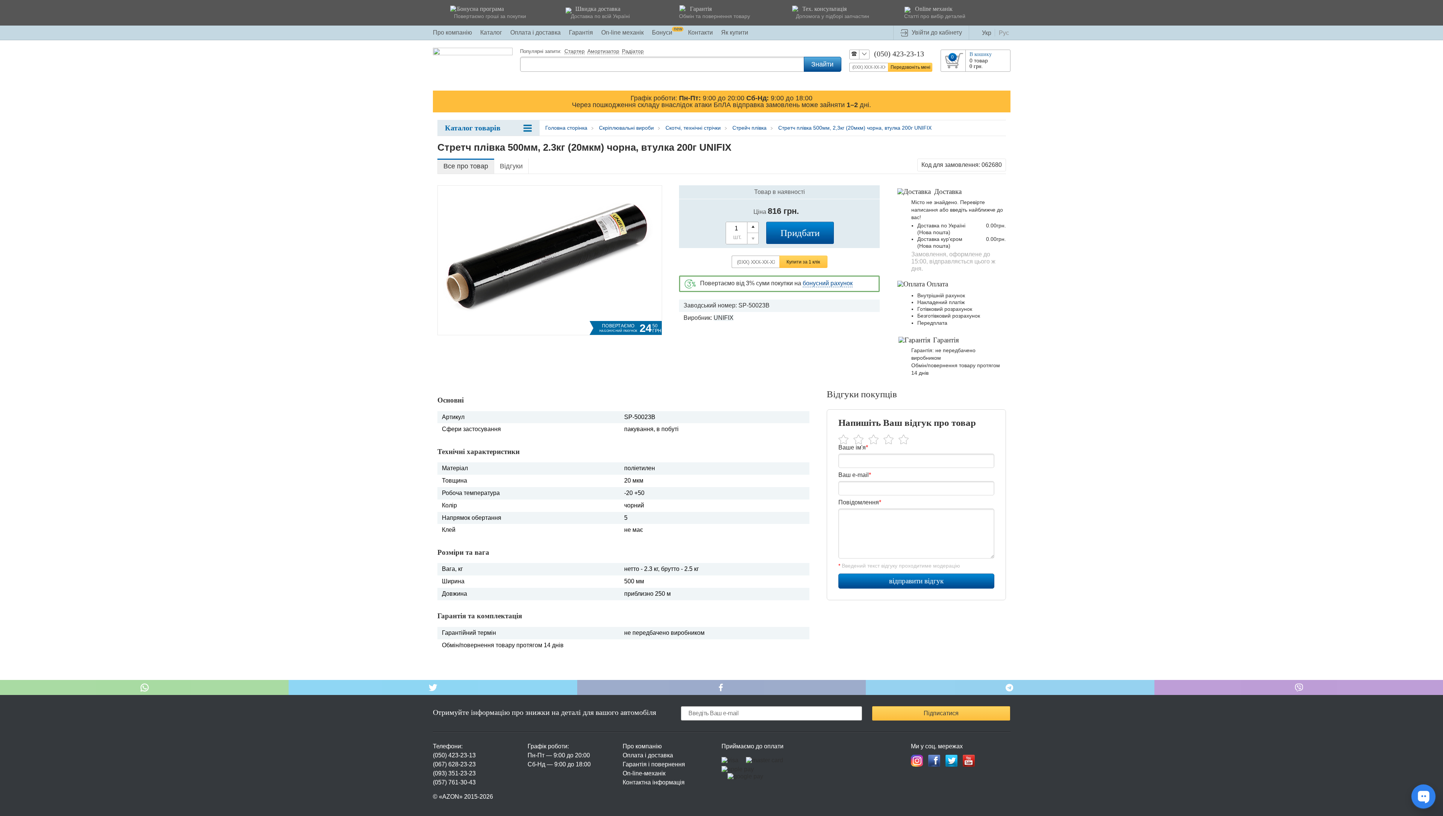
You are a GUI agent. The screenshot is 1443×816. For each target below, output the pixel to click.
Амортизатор (603, 51)
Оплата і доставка (535, 32)
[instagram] (917, 761)
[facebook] (934, 761)
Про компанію (452, 32)
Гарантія (581, 32)
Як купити (734, 32)
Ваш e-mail (854, 475)
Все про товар (465, 166)
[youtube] (969, 761)
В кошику (981, 54)
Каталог (491, 32)
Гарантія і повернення (654, 764)
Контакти (700, 32)
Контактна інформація (654, 782)
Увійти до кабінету (937, 32)
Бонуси (667, 32)
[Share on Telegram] (1010, 687)
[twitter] (951, 761)
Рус (1004, 33)
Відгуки (511, 166)
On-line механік (622, 32)
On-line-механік (644, 773)
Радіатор (633, 51)
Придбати (800, 233)
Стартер (574, 51)
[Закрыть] (1003, 101)
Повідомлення (859, 502)
